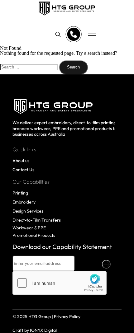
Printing (20, 193)
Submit (106, 264)
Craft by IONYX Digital (34, 330)
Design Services (27, 211)
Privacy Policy (67, 316)
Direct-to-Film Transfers (36, 220)
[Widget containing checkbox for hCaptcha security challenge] (59, 283)
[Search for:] (29, 66)
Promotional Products (33, 235)
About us (20, 160)
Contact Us (23, 169)
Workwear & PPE (29, 228)
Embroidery (24, 202)
